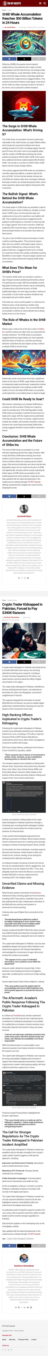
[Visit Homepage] (11, 3)
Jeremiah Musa (9, 27)
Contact (33, 1339)
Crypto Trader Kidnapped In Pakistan (20, 1239)
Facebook (17, 1015)
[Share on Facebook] (9, 59)
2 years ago (22, 27)
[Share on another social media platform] (39, 59)
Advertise (12, 1339)
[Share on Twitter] (24, 59)
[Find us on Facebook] (2, 1349)
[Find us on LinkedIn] (8, 1349)
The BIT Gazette (33, 1234)
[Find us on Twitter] (5, 1349)
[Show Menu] (40, 3)
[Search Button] (45, 3)
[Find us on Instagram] (11, 1349)
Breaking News (12, 600)
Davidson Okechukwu (11, 617)
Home (4, 10)
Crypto (10, 10)
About (4, 1339)
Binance (37, 893)
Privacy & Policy (23, 1339)
